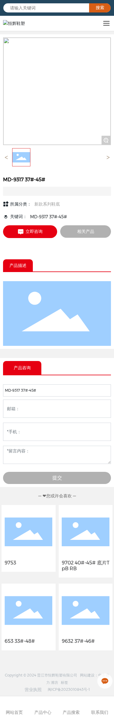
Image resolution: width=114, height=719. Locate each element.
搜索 (100, 7)
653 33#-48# (20, 641)
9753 (10, 563)
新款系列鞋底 (47, 204)
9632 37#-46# (78, 641)
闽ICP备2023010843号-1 (69, 689)
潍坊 (54, 682)
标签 (64, 682)
